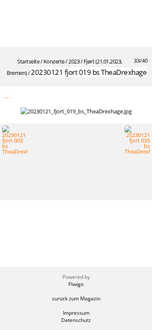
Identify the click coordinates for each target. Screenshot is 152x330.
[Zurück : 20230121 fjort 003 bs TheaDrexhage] (123, 95)
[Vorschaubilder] (105, 95)
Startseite (28, 61)
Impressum (76, 312)
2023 (73, 61)
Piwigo (76, 284)
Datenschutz (76, 320)
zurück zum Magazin (76, 298)
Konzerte (54, 61)
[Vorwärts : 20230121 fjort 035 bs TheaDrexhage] (140, 95)
